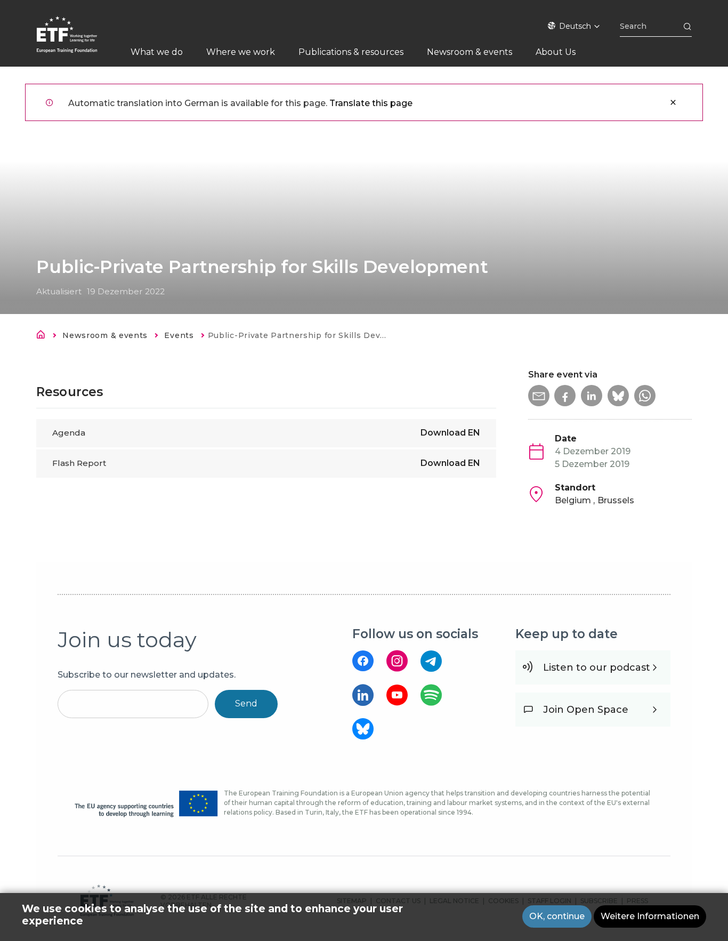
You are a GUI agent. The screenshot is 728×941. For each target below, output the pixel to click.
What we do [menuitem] (157, 52)
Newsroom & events (105, 335)
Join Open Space (585, 709)
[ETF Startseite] (77, 41)
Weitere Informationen (650, 916)
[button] (538, 395)
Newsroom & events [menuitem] (469, 52)
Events (178, 335)
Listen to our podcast (596, 667)
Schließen (673, 102)
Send (246, 703)
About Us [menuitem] (556, 52)
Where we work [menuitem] (240, 52)
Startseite (43, 336)
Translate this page (370, 103)
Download (450, 433)
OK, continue (557, 916)
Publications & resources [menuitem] (350, 52)
